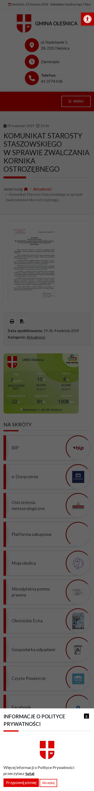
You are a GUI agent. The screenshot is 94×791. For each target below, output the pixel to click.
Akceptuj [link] (48, 783)
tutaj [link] (29, 773)
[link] (87, 19)
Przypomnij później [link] (21, 782)
